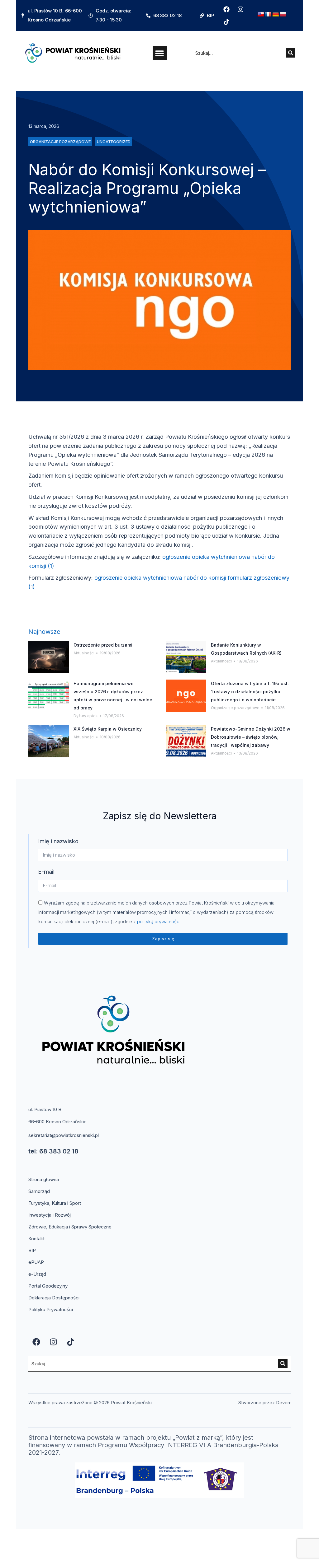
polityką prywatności (159, 921)
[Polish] (283, 14)
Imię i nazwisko (58, 841)
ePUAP (36, 1262)
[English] (260, 14)
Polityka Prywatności (50, 1309)
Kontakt (36, 1239)
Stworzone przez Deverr (264, 1402)
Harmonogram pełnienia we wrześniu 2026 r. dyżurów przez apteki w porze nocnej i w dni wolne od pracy (113, 695)
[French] (268, 14)
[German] (275, 14)
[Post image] (48, 657)
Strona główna (43, 1179)
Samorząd (39, 1191)
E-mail (46, 871)
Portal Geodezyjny (48, 1286)
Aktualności (84, 653)
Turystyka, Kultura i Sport (54, 1203)
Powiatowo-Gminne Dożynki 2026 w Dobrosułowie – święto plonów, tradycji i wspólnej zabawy (250, 737)
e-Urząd (37, 1274)
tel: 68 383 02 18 (53, 1151)
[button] (160, 53)
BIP (32, 1250)
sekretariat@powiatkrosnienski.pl (63, 1135)
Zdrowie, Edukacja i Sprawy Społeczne (70, 1227)
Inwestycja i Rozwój (49, 1215)
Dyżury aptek (86, 715)
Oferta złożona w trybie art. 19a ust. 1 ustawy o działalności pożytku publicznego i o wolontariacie (250, 691)
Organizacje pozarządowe (235, 707)
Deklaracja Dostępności (53, 1298)
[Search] (290, 53)
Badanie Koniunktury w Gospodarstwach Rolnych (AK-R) (246, 649)
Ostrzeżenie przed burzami (103, 645)
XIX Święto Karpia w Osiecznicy (108, 729)
